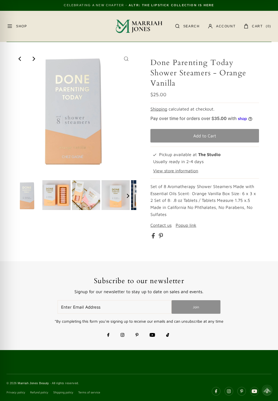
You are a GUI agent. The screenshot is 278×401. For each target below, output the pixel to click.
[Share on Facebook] (154, 236)
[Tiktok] (167, 335)
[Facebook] (108, 335)
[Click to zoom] (126, 59)
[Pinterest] (137, 335)
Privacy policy (16, 392)
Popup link (186, 225)
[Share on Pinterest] (161, 236)
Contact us (161, 225)
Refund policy (39, 392)
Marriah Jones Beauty (33, 383)
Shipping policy (63, 392)
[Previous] (20, 59)
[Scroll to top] (267, 390)
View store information (175, 170)
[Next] (34, 59)
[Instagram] (122, 335)
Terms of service (89, 392)
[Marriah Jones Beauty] (139, 26)
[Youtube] (152, 335)
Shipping (158, 108)
